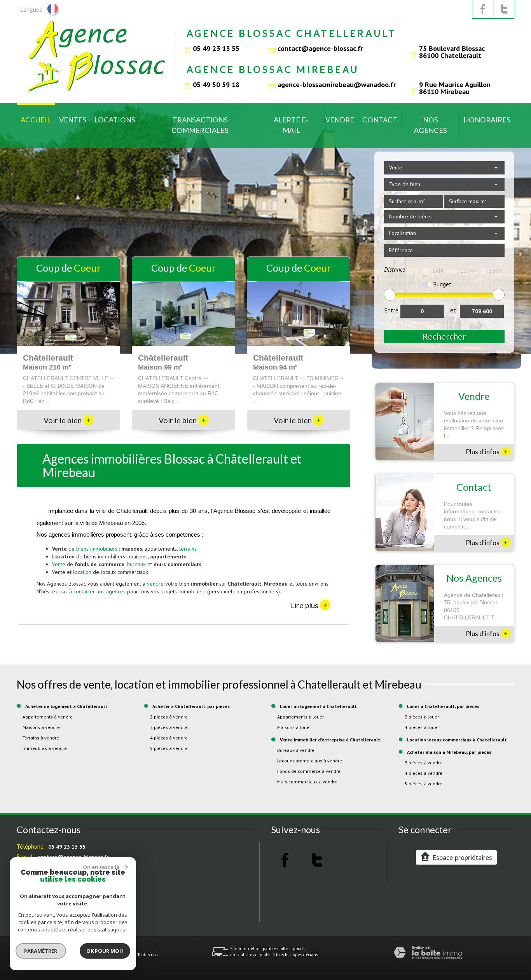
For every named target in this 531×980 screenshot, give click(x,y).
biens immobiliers (96, 548)
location (82, 571)
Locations (114, 119)
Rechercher (444, 336)
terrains (188, 548)
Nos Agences (430, 124)
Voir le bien (67, 420)
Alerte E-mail (291, 124)
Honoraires (486, 119)
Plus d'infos (487, 451)
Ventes (72, 119)
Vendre (339, 119)
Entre (391, 310)
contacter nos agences (99, 591)
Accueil (36, 119)
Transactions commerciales (200, 124)
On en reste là (101, 866)
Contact (379, 119)
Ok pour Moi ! (105, 950)
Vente (58, 564)
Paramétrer (41, 950)
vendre (155, 583)
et (453, 310)
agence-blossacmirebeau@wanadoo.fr (337, 84)
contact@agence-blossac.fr (320, 48)
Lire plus (308, 605)
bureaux (136, 564)
